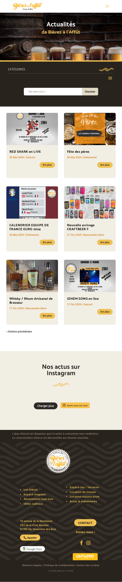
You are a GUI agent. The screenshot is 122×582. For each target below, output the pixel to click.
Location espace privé (84, 496)
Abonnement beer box (38, 499)
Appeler (32, 537)
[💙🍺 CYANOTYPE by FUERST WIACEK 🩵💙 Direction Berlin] (52, 396)
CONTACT (85, 523)
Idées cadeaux (33, 503)
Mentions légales (32, 565)
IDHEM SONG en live (83, 298)
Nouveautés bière (36, 308)
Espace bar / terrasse (84, 487)
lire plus (47, 164)
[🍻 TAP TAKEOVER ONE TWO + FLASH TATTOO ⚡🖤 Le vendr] (33, 396)
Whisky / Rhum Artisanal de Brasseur (31, 300)
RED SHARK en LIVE (25, 151)
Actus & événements (83, 501)
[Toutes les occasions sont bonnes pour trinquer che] (70, 396)
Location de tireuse (83, 492)
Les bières (31, 489)
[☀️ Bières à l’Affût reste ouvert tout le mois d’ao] (89, 396)
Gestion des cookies (88, 565)
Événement (32, 234)
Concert (30, 157)
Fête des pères (78, 151)
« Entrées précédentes (19, 331)
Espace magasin (35, 494)
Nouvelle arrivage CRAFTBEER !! (81, 227)
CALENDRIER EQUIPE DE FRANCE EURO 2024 (29, 227)
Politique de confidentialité (59, 565)
